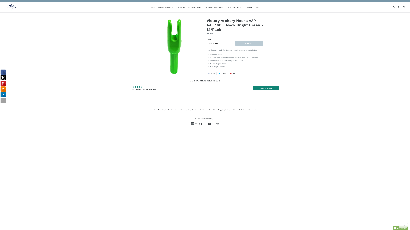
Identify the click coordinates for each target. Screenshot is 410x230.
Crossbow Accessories (214, 7)
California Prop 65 (207, 110)
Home (152, 7)
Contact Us (172, 110)
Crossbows (180, 7)
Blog (163, 110)
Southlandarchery (207, 118)
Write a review (266, 88)
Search (156, 110)
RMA (235, 110)
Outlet (257, 7)
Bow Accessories (234, 7)
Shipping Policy (224, 110)
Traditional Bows (195, 7)
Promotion (248, 7)
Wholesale (252, 110)
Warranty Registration (189, 110)
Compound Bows (165, 7)
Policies (242, 110)
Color (209, 39)
